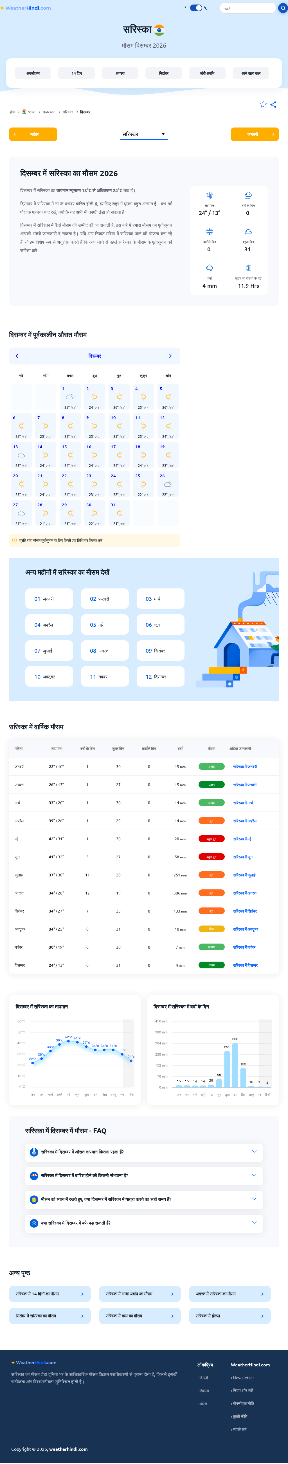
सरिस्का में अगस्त (244, 892)
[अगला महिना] (170, 356)
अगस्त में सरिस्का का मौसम (216, 1293)
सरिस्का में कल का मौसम (124, 1315)
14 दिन (76, 73)
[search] (283, 8)
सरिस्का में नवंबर (244, 946)
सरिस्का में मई (242, 838)
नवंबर (34, 134)
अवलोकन (33, 73)
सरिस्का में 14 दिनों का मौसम (37, 1293)
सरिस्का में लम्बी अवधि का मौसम (129, 1293)
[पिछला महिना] (19, 356)
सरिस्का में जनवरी (245, 766)
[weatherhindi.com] (25, 8)
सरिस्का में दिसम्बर (245, 965)
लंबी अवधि (207, 73)
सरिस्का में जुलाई (244, 874)
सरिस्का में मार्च (243, 802)
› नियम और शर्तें (242, 1390)
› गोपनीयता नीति (242, 1403)
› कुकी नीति (239, 1416)
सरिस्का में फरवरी (244, 784)
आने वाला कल (251, 73)
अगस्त (120, 73)
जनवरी (253, 134)
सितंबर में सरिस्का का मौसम (36, 1315)
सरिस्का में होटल (208, 1315)
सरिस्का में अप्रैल (244, 820)
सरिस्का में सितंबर (245, 910)
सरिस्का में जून (243, 856)
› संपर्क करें (239, 1429)
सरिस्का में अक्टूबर (245, 928)
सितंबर (163, 73)
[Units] (196, 8)
